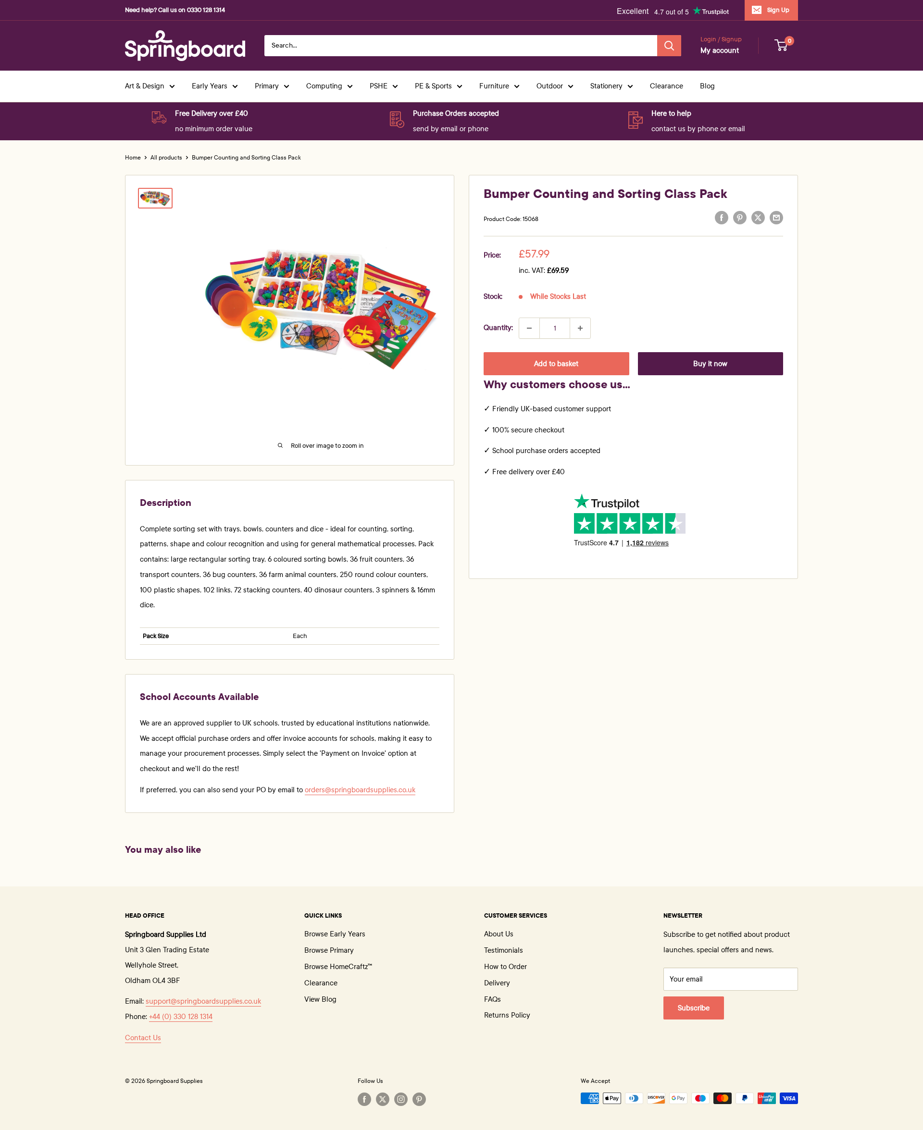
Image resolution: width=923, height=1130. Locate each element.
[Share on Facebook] (721, 217)
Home (133, 157)
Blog (707, 86)
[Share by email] (776, 217)
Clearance (666, 86)
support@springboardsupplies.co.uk (203, 1001)
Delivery (497, 983)
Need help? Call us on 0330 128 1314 (175, 10)
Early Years (209, 86)
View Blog (320, 999)
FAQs (492, 999)
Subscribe (694, 1008)
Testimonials (503, 950)
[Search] (669, 45)
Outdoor (549, 86)
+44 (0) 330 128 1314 (180, 1016)
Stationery (606, 86)
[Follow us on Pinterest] (419, 1099)
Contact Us (143, 1037)
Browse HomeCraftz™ (338, 966)
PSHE (378, 86)
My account (719, 50)
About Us (498, 934)
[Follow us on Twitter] (382, 1099)
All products (166, 157)
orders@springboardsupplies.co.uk (360, 790)
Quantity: (498, 327)
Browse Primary (329, 950)
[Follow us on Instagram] (401, 1099)
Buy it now (710, 363)
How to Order (505, 966)
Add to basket (556, 363)
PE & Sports (433, 86)
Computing (324, 86)
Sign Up (778, 10)
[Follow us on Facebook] (364, 1099)
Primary (267, 86)
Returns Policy (507, 1015)
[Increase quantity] (580, 328)
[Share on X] (758, 217)
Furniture (494, 86)
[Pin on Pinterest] (740, 217)
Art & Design (144, 86)
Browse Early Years (334, 934)
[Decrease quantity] (529, 328)
